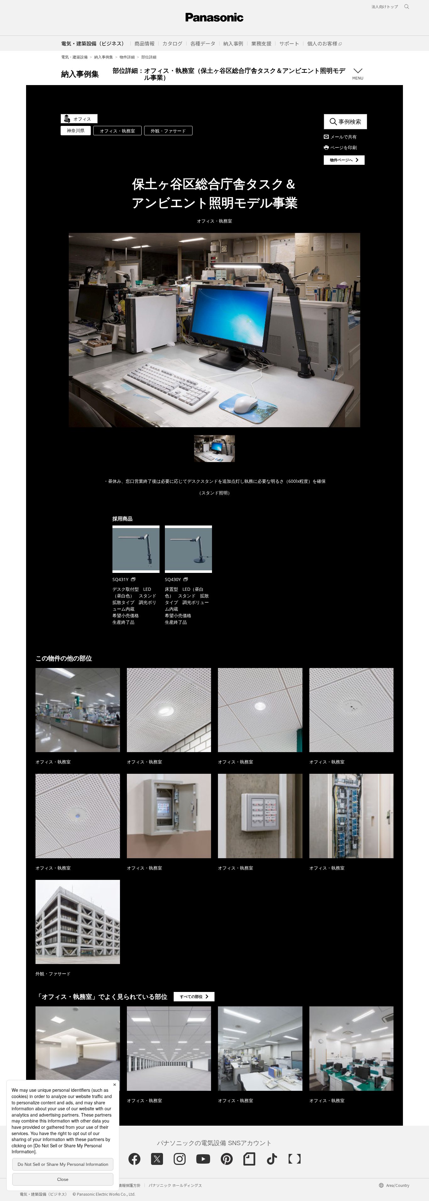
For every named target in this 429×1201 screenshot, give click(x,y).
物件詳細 (127, 57)
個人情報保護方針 (126, 1185)
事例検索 (350, 121)
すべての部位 (191, 996)
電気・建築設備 (74, 57)
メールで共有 (343, 137)
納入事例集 (103, 57)
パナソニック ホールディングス (175, 1185)
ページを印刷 (343, 147)
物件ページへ (341, 160)
